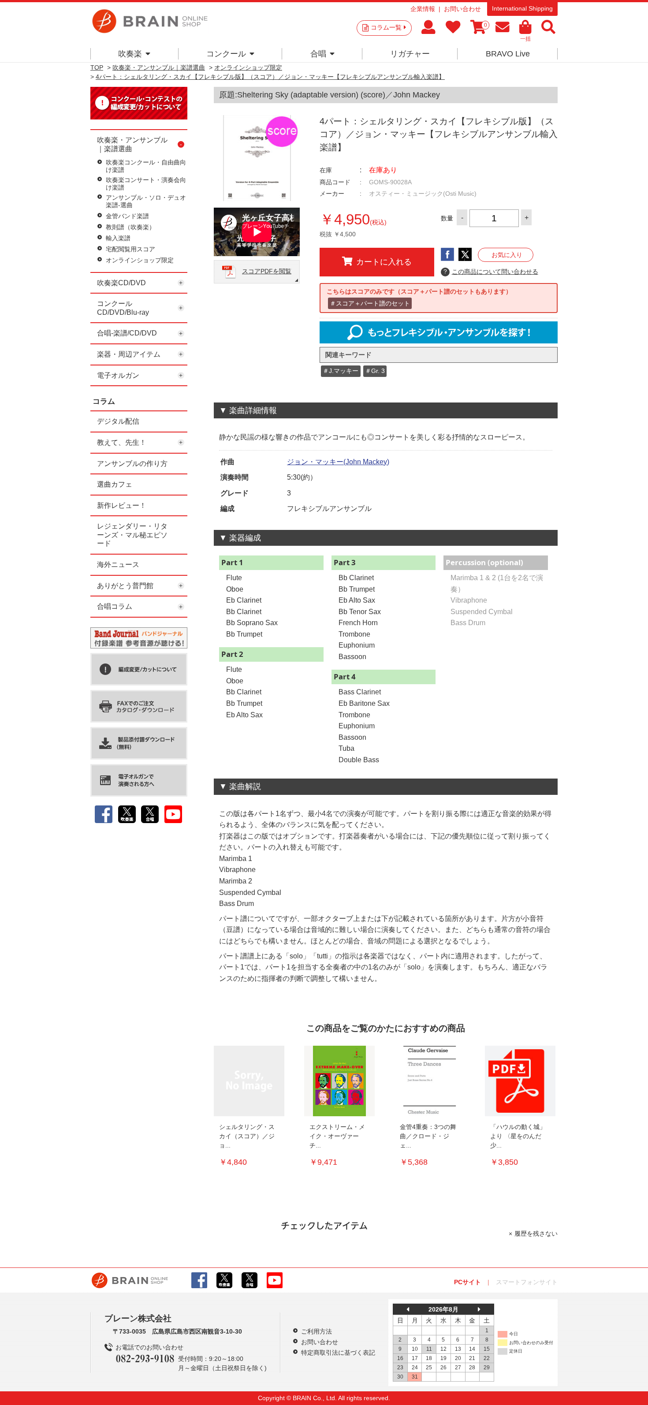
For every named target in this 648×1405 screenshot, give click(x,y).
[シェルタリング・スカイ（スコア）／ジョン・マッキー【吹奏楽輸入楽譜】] (249, 1081)
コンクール (226, 53)
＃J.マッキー (340, 370)
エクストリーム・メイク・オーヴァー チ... (337, 1136)
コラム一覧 (386, 27)
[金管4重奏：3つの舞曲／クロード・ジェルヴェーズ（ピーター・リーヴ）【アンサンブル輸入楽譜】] (430, 1081)
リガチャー (410, 53)
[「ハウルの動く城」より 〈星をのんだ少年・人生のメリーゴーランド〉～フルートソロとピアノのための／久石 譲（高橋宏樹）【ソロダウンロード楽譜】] (520, 1081)
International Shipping (522, 8)
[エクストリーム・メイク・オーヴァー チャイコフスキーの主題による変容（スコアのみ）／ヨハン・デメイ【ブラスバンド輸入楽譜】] (339, 1081)
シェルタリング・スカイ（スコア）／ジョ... (247, 1136)
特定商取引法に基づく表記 (338, 1352)
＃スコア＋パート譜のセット (370, 303)
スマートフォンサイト (527, 1282)
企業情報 (422, 8)
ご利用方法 (316, 1331)
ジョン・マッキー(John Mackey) (338, 462)
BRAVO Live (508, 53)
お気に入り (507, 254)
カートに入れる (384, 261)
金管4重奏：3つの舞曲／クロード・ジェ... (428, 1136)
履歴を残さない (536, 1233)
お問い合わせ (462, 8)
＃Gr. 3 (375, 370)
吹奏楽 (130, 53)
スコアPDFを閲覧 (266, 271)
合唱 (318, 53)
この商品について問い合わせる (490, 271)
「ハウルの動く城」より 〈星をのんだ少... (518, 1136)
